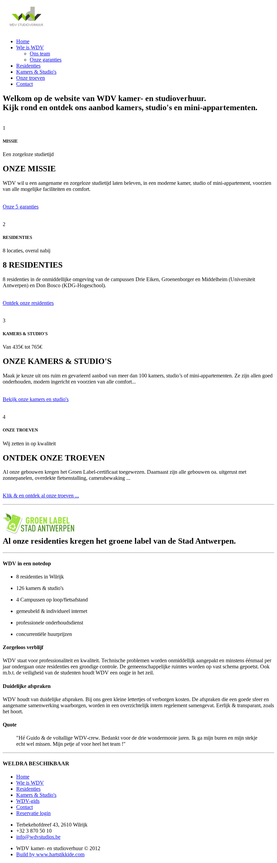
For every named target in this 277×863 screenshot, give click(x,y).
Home (22, 41)
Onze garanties (45, 60)
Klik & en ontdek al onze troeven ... (41, 495)
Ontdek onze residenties (28, 303)
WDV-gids (28, 801)
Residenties (28, 66)
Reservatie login (33, 813)
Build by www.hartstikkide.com (50, 854)
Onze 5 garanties (21, 206)
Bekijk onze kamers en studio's (36, 399)
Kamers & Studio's (36, 72)
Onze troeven (30, 78)
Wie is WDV (30, 47)
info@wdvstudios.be (38, 837)
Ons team (40, 53)
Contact (24, 84)
